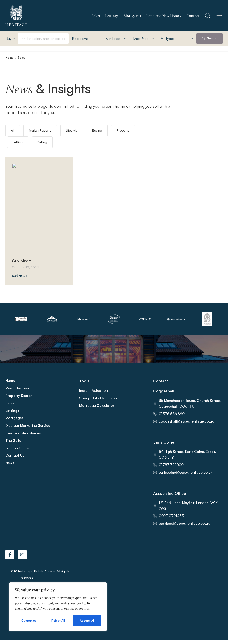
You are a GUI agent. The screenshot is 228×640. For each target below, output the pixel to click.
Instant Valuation (93, 390)
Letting (18, 142)
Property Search (19, 395)
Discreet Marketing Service (27, 425)
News (9, 463)
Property (123, 130)
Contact (193, 15)
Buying (97, 130)
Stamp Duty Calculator (98, 398)
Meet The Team (18, 388)
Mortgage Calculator (96, 405)
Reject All (58, 620)
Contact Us (14, 455)
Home (9, 57)
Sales (96, 15)
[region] (58, 606)
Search (211, 38)
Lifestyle (71, 130)
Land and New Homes (163, 15)
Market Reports (40, 130)
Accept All (87, 620)
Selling (42, 142)
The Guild (13, 440)
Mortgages (132, 15)
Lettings (111, 15)
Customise (29, 620)
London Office (17, 448)
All (12, 130)
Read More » (19, 275)
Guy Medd (21, 260)
